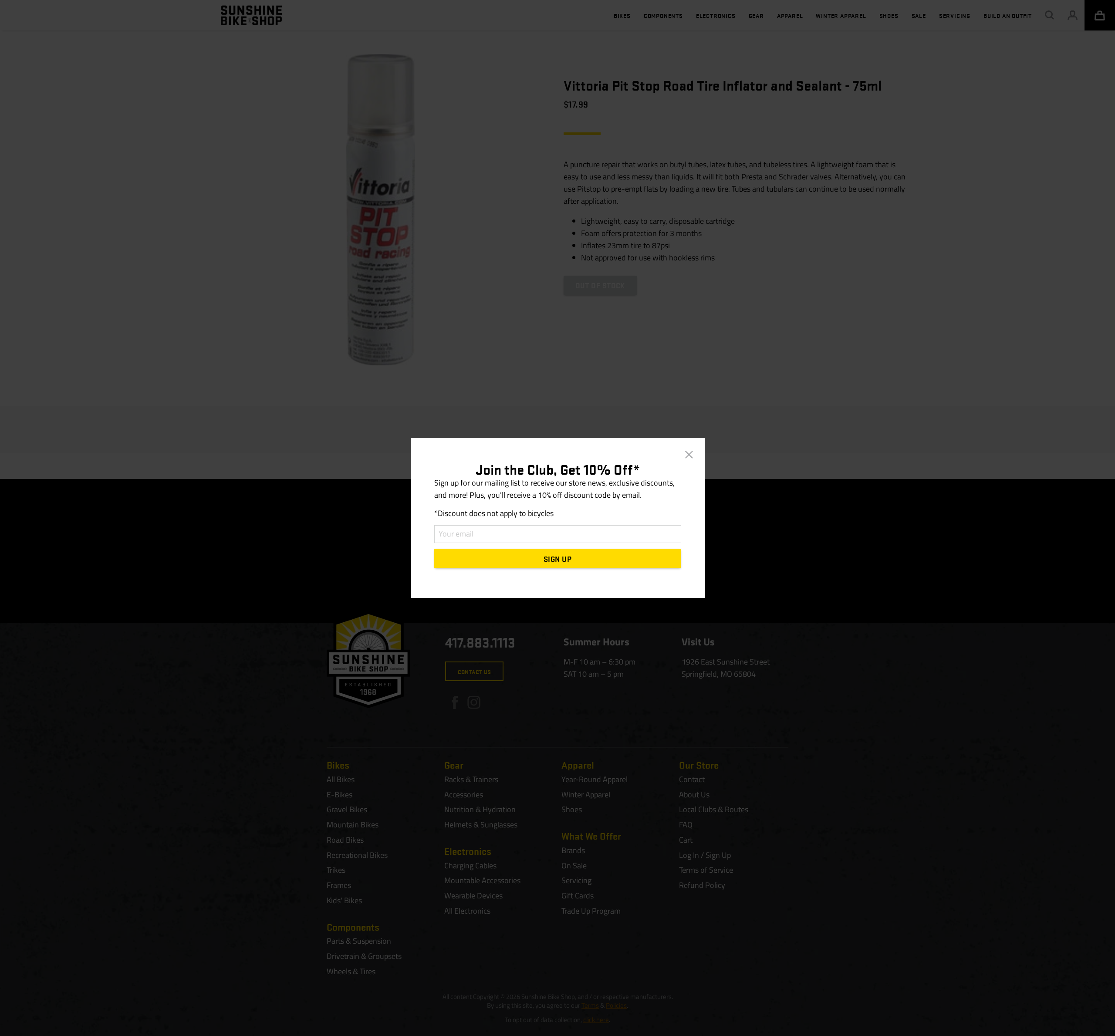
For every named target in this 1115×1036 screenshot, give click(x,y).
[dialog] (557, 518)
